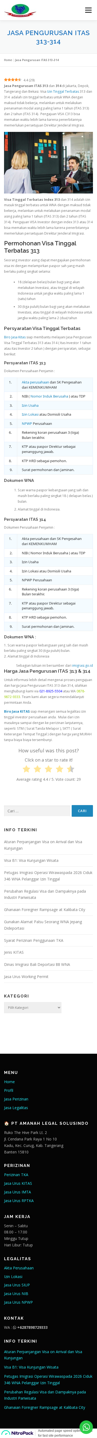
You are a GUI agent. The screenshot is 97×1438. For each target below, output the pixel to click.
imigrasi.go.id (82, 665)
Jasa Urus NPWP (18, 1302)
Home (8, 60)
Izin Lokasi (30, 414)
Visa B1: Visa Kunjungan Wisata (31, 860)
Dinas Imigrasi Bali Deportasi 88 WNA (37, 964)
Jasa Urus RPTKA (19, 1200)
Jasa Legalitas (16, 1107)
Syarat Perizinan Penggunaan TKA (33, 940)
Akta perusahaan (35, 382)
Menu (88, 10)
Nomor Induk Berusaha (49, 396)
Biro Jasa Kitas (15, 337)
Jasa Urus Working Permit (26, 976)
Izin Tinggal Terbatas (63, 91)
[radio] (26, 770)
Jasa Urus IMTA (17, 1192)
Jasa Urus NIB (16, 1293)
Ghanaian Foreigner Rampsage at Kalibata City (44, 909)
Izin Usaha (30, 405)
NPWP (27, 423)
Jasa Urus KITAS (18, 1183)
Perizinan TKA (16, 1174)
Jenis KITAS (14, 952)
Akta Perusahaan (19, 1267)
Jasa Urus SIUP (17, 1284)
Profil (8, 1090)
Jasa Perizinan (16, 1099)
